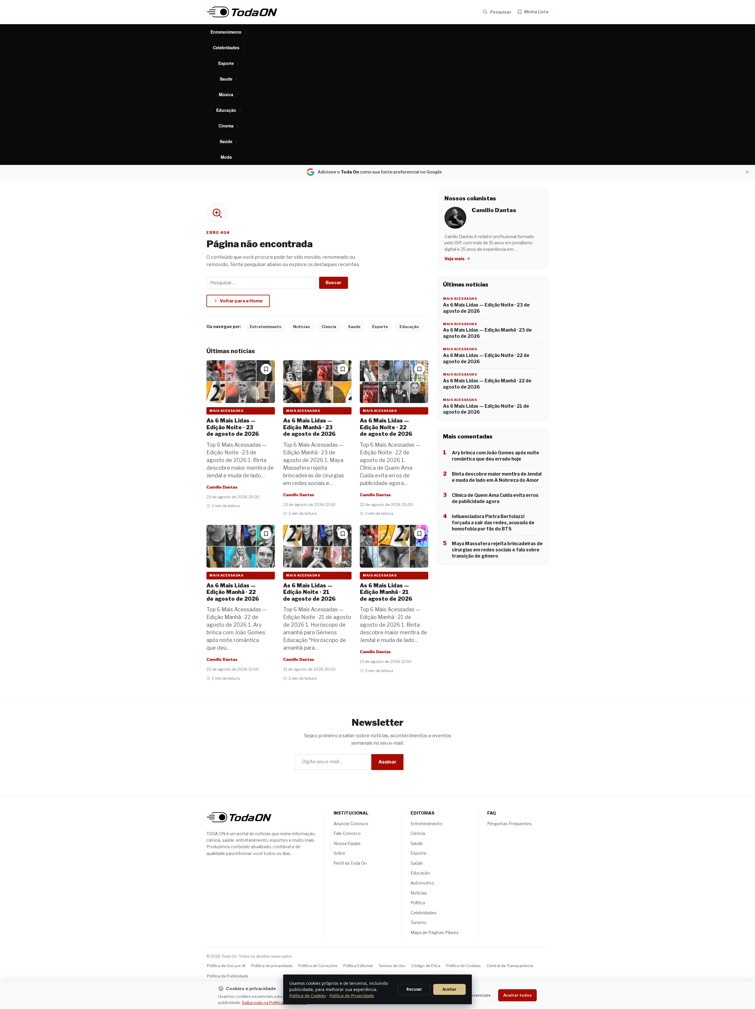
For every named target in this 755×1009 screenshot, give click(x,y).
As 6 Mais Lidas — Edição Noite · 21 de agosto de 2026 (309, 592)
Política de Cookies (463, 965)
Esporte (226, 63)
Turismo (418, 922)
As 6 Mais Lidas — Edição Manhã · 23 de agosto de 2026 (309, 427)
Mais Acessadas (226, 411)
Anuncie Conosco (351, 823)
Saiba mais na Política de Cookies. (274, 1002)
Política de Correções (317, 965)
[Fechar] (747, 172)
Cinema (226, 126)
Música (226, 94)
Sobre (339, 853)
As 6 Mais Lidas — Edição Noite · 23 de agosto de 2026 (232, 427)
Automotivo (422, 882)
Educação (226, 110)
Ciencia (329, 326)
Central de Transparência (510, 965)
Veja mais (454, 258)
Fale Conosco (347, 833)
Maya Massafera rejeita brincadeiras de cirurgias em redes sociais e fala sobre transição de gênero (497, 550)
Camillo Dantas (221, 487)
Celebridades (226, 47)
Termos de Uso (392, 965)
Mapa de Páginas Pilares (435, 932)
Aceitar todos (517, 995)
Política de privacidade (272, 965)
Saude (226, 79)
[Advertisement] (397, 94)
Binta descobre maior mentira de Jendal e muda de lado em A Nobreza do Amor (496, 477)
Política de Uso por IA (226, 965)
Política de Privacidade (351, 995)
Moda (226, 157)
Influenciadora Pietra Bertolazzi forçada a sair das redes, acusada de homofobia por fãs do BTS (493, 523)
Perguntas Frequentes (509, 823)
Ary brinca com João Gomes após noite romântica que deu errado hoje (495, 456)
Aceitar (449, 989)
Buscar (334, 282)
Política (418, 902)
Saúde (226, 141)
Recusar (414, 989)
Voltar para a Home (241, 301)
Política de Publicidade (227, 976)
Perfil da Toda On (350, 863)
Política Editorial (357, 965)
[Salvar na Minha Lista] (266, 369)
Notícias (301, 326)
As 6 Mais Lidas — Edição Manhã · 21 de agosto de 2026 (386, 592)
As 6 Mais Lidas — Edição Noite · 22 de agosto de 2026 (386, 427)
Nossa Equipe (347, 843)
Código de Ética (425, 965)
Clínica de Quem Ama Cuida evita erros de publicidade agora (495, 498)
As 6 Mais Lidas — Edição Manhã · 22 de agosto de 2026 (232, 592)
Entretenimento (226, 32)
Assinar (387, 762)
